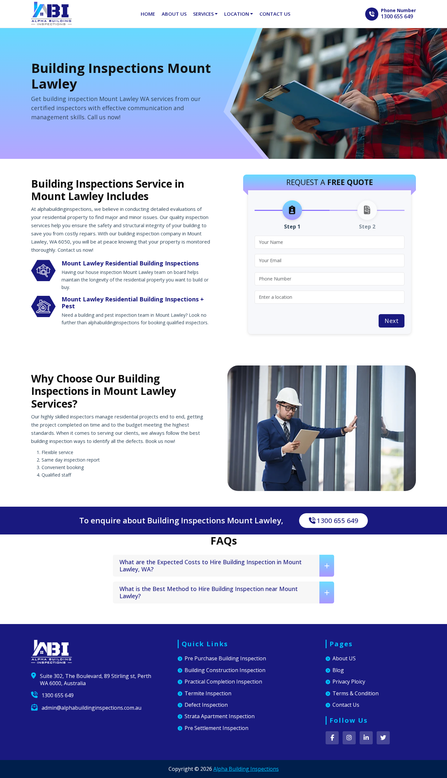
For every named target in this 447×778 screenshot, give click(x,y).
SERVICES (204, 13)
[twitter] (383, 737)
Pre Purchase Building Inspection (225, 658)
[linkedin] (366, 737)
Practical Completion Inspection (223, 681)
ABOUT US (174, 13)
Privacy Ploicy (348, 681)
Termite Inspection (208, 693)
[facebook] (332, 737)
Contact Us (345, 704)
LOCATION (237, 13)
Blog (338, 670)
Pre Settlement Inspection (216, 728)
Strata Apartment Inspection (220, 716)
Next (391, 321)
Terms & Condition (355, 693)
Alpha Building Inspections (246, 768)
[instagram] (349, 737)
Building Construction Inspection (225, 670)
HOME (148, 13)
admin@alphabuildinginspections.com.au (91, 707)
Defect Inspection (206, 704)
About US (344, 658)
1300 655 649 (397, 16)
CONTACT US (274, 13)
